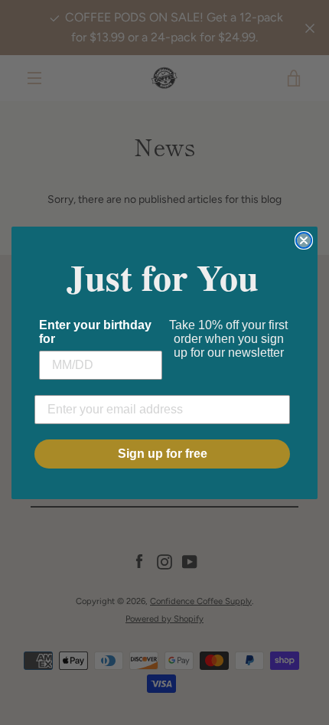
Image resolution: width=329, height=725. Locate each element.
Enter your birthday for (95, 331)
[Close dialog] (303, 240)
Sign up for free (162, 453)
